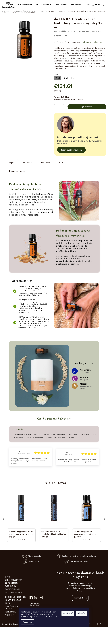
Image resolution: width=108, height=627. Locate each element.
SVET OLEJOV (10, 586)
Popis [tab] (11, 162)
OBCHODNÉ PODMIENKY (15, 597)
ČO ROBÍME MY (11, 583)
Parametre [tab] (27, 162)
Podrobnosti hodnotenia (92, 42)
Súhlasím (81, 613)
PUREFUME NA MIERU (14, 592)
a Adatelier (100, 624)
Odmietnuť (67, 613)
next (104, 519)
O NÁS (7, 577)
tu (56, 616)
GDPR (7, 603)
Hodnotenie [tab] (45, 162)
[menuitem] (24, 4)
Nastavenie (27, 622)
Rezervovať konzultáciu (71, 150)
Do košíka (88, 107)
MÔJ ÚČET (9, 615)
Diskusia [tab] (62, 162)
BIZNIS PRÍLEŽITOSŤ (13, 580)
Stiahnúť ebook (80, 598)
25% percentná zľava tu (79, 561)
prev (3, 519)
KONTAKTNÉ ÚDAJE (13, 600)
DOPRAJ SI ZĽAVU (12, 589)
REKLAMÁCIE (10, 612)
